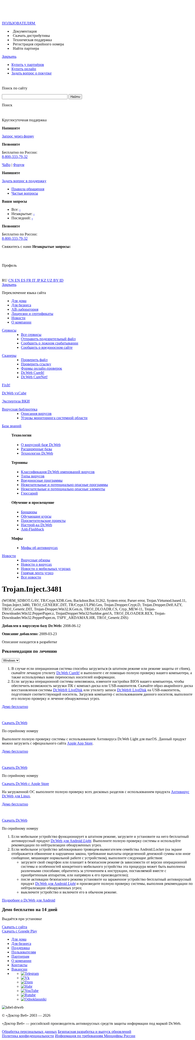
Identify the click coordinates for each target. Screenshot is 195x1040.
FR (29, 280)
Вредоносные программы (42, 480)
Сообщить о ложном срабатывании (49, 343)
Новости (18, 318)
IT (34, 280)
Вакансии (19, 969)
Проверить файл (34, 360)
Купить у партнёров (27, 65)
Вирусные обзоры (35, 560)
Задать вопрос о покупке (31, 73)
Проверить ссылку (36, 364)
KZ (44, 280)
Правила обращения (27, 189)
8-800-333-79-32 (15, 157)
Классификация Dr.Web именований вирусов (58, 472)
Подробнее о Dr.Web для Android (28, 900)
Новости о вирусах (36, 564)
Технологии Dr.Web (37, 453)
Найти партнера (26, 48)
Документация (25, 31)
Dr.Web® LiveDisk (68, 690)
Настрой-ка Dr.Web (36, 525)
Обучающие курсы (36, 516)
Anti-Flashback (32, 529)
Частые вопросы (24, 193)
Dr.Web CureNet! (34, 377)
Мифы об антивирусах (39, 548)
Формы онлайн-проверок (41, 368)
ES (23, 280)
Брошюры (29, 512)
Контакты (19, 965)
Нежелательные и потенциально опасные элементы (63, 489)
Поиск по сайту (14, 88)
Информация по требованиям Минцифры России (95, 1036)
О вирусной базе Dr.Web (41, 445)
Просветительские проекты (43, 521)
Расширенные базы (36, 449)
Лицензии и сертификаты (32, 314)
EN (18, 280)
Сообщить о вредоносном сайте (47, 347)
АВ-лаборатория (24, 309)
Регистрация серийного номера (38, 44)
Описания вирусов (36, 414)
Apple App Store (80, 743)
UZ (50, 280)
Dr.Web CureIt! (32, 373)
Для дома (18, 301)
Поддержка (20, 948)
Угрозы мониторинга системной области (54, 418)
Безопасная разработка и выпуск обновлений (94, 1032)
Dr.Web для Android (71, 841)
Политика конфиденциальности (28, 1036)
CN (11, 280)
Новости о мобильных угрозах (46, 569)
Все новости (31, 577)
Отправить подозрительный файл (48, 339)
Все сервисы (31, 335)
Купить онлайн (23, 69)
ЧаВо (6, 165)
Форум (18, 165)
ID (61, 280)
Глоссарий (29, 493)
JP (39, 280)
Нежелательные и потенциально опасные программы (64, 485)
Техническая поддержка (32, 40)
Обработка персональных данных (29, 1032)
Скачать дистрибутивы (31, 36)
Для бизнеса (21, 305)
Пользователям (23, 952)
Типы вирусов (32, 476)
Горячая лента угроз (37, 573)
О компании (21, 322)
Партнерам (20, 956)
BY (56, 280)
